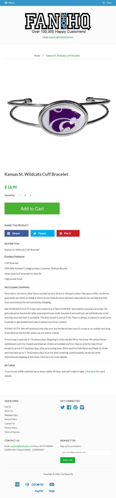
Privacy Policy (11, 428)
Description (12, 243)
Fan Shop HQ (67, 474)
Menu (11, 2)
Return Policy (11, 419)
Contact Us (10, 423)
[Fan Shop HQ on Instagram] (82, 408)
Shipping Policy (11, 415)
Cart (108, 2)
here (48, 356)
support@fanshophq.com (61, 37)
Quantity (10, 195)
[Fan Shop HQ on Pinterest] (75, 408)
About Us (9, 411)
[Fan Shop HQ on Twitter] (62, 408)
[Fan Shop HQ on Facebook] (69, 408)
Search (8, 406)
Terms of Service (12, 432)
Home (37, 55)
